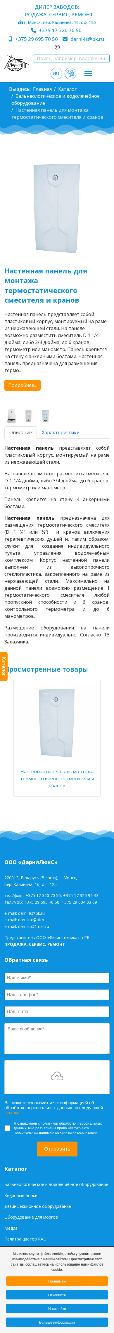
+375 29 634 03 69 (79, 902)
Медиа (11, 1228)
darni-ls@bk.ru (87, 39)
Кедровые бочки (20, 1195)
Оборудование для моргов (31, 1217)
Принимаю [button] (57, 1280)
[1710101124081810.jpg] (29, 416)
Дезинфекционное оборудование (37, 1206)
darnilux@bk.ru (32, 919)
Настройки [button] (57, 1308)
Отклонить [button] (57, 1294)
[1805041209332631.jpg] (57, 208)
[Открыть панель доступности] (70, 73)
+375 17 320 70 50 (60, 30)
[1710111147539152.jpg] (12, 416)
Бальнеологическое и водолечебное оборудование (56, 1184)
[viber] (57, 47)
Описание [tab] (20, 432)
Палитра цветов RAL (25, 1239)
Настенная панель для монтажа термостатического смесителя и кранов (57, 778)
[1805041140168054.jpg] (46, 416)
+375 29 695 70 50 (36, 39)
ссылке (11, 1112)
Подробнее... (22, 385)
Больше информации (57, 1322)
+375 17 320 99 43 (81, 895)
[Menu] (88, 73)
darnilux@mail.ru (33, 926)
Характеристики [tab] (61, 432)
